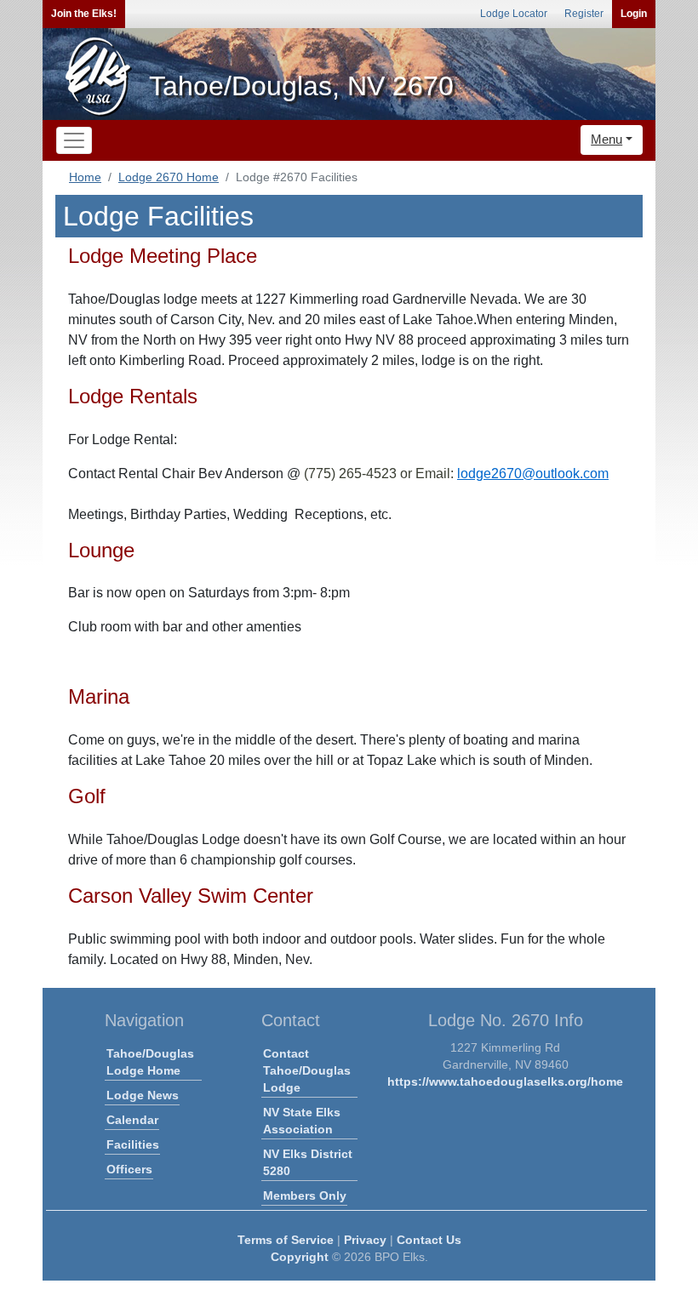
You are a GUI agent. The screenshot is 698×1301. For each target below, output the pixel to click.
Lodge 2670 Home (168, 177)
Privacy (365, 1240)
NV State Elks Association (301, 1120)
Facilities (132, 1144)
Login (634, 14)
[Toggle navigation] (74, 140)
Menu (606, 139)
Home (85, 177)
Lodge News (142, 1095)
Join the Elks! (84, 14)
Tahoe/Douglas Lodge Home (150, 1062)
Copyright (300, 1257)
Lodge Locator (513, 14)
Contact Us (429, 1240)
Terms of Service (285, 1240)
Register (584, 14)
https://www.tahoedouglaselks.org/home (505, 1081)
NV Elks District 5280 (307, 1162)
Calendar (132, 1120)
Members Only (304, 1195)
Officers (129, 1169)
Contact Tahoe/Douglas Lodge (307, 1070)
